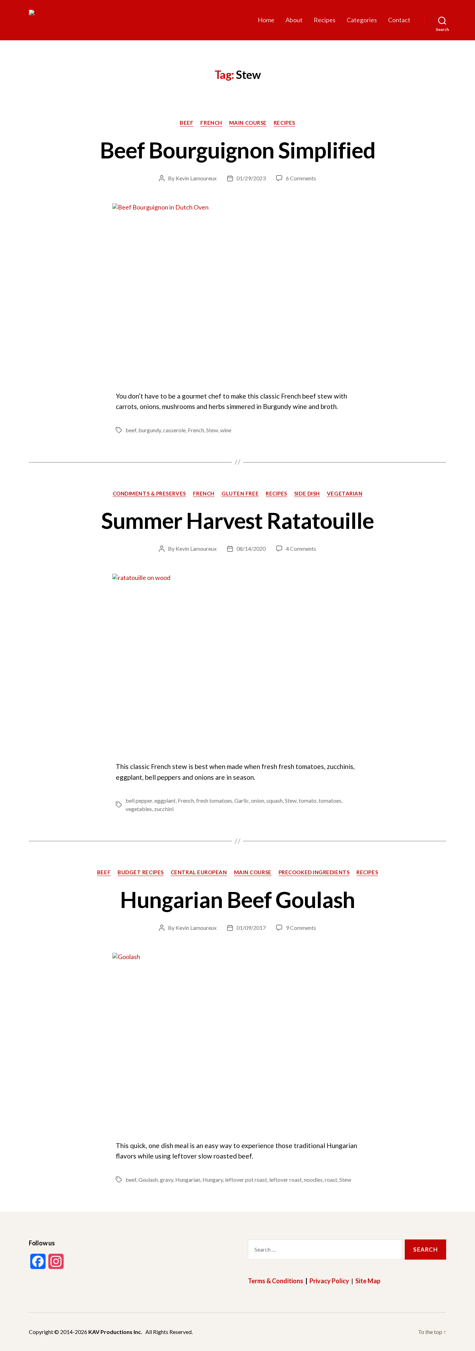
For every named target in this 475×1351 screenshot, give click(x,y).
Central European (199, 872)
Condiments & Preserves (149, 493)
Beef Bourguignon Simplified (237, 150)
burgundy (149, 430)
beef (131, 430)
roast (331, 1179)
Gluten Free (240, 493)
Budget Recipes (141, 872)
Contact (399, 20)
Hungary (212, 1179)
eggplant (165, 800)
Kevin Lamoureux (196, 178)
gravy (166, 1179)
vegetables (139, 808)
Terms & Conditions (275, 1281)
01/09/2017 (251, 927)
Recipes (325, 20)
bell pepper (139, 800)
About (294, 20)
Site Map (367, 1281)
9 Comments (301, 927)
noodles (313, 1179)
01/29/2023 (251, 178)
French (211, 123)
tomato (307, 800)
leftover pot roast (246, 1179)
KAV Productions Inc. (115, 1331)
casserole (174, 430)
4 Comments (301, 548)
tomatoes (330, 800)
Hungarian (187, 1179)
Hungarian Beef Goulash (237, 899)
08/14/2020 (251, 548)
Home (266, 20)
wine (225, 430)
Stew (212, 430)
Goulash (148, 1179)
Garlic (241, 800)
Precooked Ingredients (314, 872)
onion (257, 800)
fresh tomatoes (214, 800)
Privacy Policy (329, 1281)
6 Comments (301, 178)
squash (274, 800)
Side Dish (307, 493)
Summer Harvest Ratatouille (237, 520)
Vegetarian (345, 493)
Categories (362, 20)
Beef (186, 123)
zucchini (164, 808)
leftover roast (285, 1179)
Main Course (248, 123)
